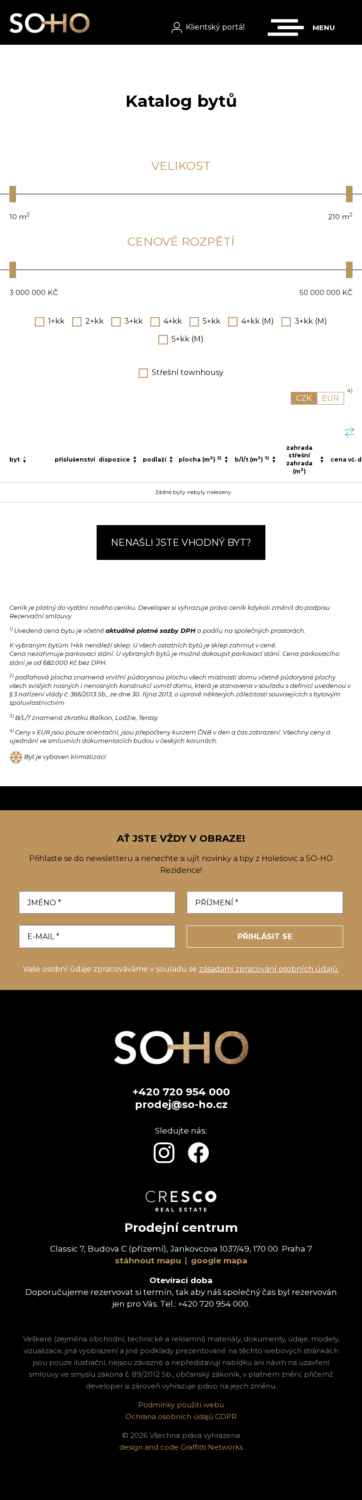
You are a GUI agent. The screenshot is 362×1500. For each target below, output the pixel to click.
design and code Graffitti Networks (181, 1447)
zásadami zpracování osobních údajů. (269, 969)
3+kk (133, 321)
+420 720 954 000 (181, 1091)
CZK (304, 398)
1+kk (56, 321)
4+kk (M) (257, 321)
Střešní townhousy (187, 372)
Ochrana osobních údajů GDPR (181, 1416)
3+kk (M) (311, 321)
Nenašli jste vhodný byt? (181, 542)
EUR (330, 398)
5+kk (212, 321)
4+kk (173, 321)
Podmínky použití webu (181, 1404)
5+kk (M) (188, 339)
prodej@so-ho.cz (181, 1104)
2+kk (94, 321)
